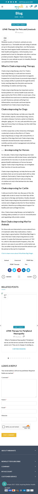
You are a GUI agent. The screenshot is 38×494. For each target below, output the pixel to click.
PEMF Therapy (21, 24)
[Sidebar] (2, 150)
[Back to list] (19, 276)
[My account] (27, 7)
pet (26, 264)
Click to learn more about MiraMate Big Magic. (17, 253)
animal (6, 260)
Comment (5, 377)
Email (3, 407)
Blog (21, 17)
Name (4, 400)
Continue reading (19, 349)
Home (16, 17)
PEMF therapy (14, 264)
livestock (18, 260)
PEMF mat (30, 260)
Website (4, 415)
